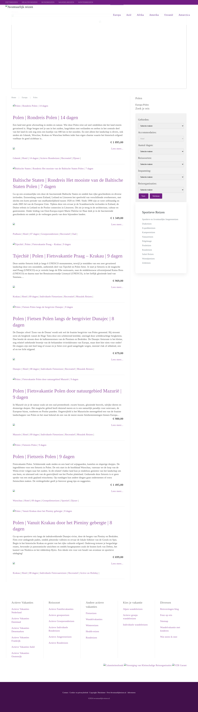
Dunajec (17, 369)
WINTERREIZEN (85, 2)
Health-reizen (92, 631)
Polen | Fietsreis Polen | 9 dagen (43, 456)
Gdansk (16, 158)
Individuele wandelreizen (135, 624)
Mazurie (17, 434)
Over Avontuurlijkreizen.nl (116, 693)
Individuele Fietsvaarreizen (53, 573)
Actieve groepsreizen (59, 615)
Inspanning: (144, 170)
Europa (117, 14)
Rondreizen (147, 250)
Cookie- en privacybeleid (79, 693)
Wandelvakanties (94, 619)
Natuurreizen (147, 237)
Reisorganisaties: (147, 183)
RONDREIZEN (47, 2)
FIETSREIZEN (11, 2)
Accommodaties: (147, 132)
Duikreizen (147, 224)
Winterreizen (92, 625)
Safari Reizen (148, 254)
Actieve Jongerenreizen (60, 636)
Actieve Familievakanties (61, 609)
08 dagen (34, 369)
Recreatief (66, 158)
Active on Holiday (89, 573)
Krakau (16, 296)
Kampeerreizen (148, 232)
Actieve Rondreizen (49, 158)
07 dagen (34, 234)
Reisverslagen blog (169, 609)
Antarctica (184, 14)
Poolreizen (146, 245)
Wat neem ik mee (168, 636)
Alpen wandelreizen (133, 609)
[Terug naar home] (45, 15)
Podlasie (17, 234)
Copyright (93, 693)
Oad (74, 234)
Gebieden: (143, 119)
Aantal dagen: (145, 145)
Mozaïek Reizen (84, 296)
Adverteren (131, 693)
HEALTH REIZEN (29, 2)
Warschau (17, 500)
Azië (128, 14)
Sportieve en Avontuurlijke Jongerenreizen (160, 219)
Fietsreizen (91, 613)
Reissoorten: (145, 157)
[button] (192, 706)
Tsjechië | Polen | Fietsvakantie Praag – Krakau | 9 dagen (67, 256)
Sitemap (164, 621)
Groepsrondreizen (49, 234)
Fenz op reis (166, 615)
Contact (65, 693)
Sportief (65, 500)
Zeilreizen (146, 263)
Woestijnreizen (148, 258)
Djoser (76, 158)
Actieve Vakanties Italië (23, 647)
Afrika (140, 14)
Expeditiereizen (148, 228)
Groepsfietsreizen (50, 500)
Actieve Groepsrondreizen (61, 621)
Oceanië (168, 14)
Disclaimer (101, 693)
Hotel (24, 158)
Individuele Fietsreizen (51, 296)
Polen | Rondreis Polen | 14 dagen (45, 117)
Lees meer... (117, 148)
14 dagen (33, 158)
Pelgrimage (147, 241)
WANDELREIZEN (66, 2)
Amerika (154, 14)
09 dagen (33, 296)
